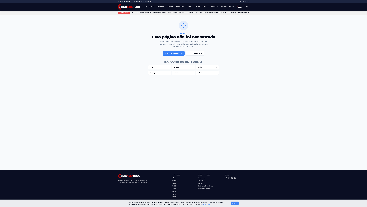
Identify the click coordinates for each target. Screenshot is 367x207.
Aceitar (234, 203)
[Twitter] (248, 1)
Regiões (224, 7)
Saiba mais (206, 204)
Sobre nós (201, 178)
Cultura (197, 7)
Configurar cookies (204, 188)
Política (170, 7)
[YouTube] (245, 1)
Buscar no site (196, 53)
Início (145, 7)
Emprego (161, 7)
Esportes (214, 7)
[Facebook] (240, 1)
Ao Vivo (240, 7)
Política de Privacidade (205, 186)
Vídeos (231, 7)
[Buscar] (247, 7)
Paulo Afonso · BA (125, 1)
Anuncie (200, 180)
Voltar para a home (175, 53)
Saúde (188, 7)
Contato (200, 183)
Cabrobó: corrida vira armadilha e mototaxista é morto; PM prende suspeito (155, 12)
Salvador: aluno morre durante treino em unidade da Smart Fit (202, 12)
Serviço (205, 7)
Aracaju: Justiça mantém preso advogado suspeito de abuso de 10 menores (248, 12)
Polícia (152, 7)
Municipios (180, 7)
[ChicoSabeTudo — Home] (129, 7)
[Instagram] (243, 1)
